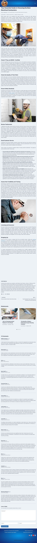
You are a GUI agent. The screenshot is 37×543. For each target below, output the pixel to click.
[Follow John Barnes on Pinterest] (9, 294)
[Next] (34, 318)
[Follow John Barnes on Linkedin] (7, 294)
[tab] (16, 329)
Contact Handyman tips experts (10, 532)
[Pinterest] (33, 535)
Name (2, 523)
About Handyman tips (29, 530)
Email (20, 523)
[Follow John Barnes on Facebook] (2, 294)
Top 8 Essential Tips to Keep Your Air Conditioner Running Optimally (29, 299)
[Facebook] (29, 535)
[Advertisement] (18, 266)
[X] (31, 535)
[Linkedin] (35, 535)
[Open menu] (35, 3)
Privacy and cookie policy (27, 532)
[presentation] (9, 313)
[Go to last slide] (2, 318)
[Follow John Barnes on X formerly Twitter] (3, 294)
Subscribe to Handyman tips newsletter (11, 530)
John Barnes (5, 324)
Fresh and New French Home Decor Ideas (8, 298)
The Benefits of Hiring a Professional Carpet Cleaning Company (27, 323)
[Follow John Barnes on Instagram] (5, 294)
